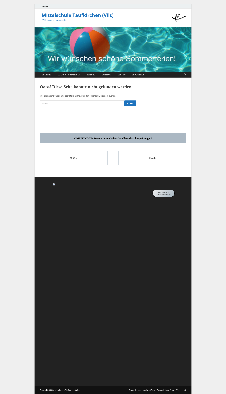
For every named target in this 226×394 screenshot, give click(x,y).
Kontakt (121, 74)
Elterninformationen (69, 74)
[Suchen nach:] (88, 103)
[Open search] (185, 75)
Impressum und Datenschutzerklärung (163, 193)
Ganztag (106, 74)
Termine (91, 74)
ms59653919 (113, 117)
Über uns (46, 74)
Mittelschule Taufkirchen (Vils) (78, 15)
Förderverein (138, 74)
